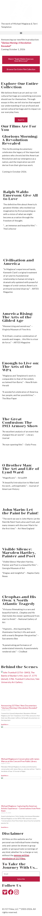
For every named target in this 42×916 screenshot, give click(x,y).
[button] (21, 33)
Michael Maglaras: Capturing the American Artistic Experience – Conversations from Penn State (20, 808)
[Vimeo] (5, 892)
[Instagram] (16, 892)
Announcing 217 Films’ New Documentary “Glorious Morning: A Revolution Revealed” (19, 706)
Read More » (5, 724)
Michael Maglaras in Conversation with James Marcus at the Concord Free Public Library (20, 760)
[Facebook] (10, 892)
